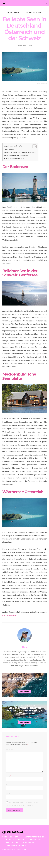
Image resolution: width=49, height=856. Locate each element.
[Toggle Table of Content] (33, 146)
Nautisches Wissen (15, 840)
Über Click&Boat (10, 837)
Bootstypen (28, 842)
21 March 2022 (21, 45)
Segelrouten (12, 842)
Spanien (32, 705)
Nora (30, 45)
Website (9, 793)
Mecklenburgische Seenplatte (16, 155)
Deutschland (27, 12)
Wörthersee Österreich (14, 158)
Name (8, 776)
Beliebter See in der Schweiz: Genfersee (20, 153)
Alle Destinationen (14, 12)
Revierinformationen (34, 837)
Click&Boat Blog (9, 615)
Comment (9, 750)
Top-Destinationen (15, 845)
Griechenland (32, 677)
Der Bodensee (10, 150)
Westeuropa (37, 12)
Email (9, 785)
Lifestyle (34, 840)
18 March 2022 (21, 686)
